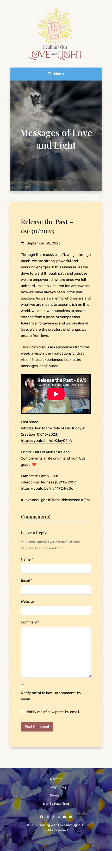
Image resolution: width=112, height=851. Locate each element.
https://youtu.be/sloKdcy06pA (46, 440)
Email (26, 580)
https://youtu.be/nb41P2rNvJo (47, 488)
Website (27, 601)
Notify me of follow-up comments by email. (51, 696)
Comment (30, 622)
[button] (56, 74)
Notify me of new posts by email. (53, 712)
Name (27, 559)
